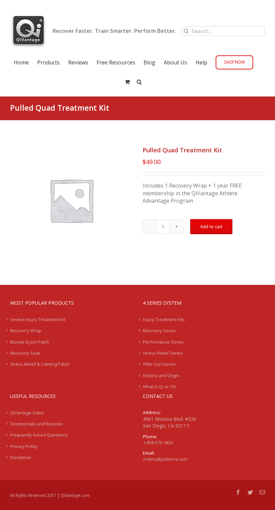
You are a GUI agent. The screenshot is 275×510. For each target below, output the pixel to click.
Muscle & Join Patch (29, 342)
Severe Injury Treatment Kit (37, 319)
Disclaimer (20, 457)
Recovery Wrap (25, 330)
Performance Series (163, 342)
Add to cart (211, 226)
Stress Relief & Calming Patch (39, 364)
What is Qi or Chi (159, 387)
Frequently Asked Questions (39, 435)
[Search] (139, 81)
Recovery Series (159, 330)
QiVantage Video (27, 413)
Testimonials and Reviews (36, 424)
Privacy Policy (24, 446)
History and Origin (161, 375)
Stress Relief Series (163, 353)
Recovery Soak (25, 353)
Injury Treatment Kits (164, 319)
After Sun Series (159, 364)
